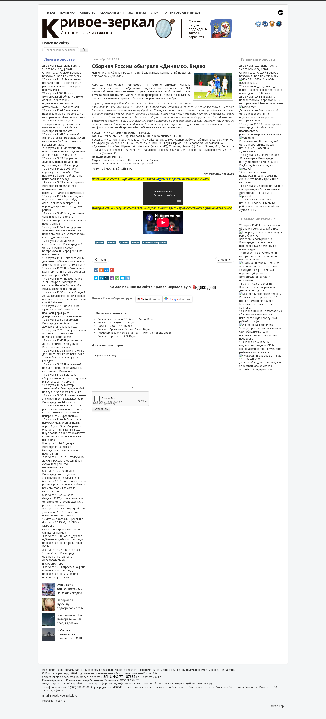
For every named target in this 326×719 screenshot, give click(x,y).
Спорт (155, 12)
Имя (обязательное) (104, 355)
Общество (87, 12)
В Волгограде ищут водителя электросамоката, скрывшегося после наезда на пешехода (64, 435)
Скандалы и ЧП (112, 12)
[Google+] (112, 270)
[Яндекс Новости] (149, 299)
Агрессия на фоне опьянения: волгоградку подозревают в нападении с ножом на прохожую (63, 572)
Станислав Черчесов (154, 242)
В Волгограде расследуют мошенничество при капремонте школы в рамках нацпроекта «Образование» (63, 411)
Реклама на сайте (53, 700)
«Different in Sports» (168, 179)
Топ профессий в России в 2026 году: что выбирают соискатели (64, 333)
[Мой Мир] (106, 270)
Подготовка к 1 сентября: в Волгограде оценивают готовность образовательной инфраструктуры (61, 556)
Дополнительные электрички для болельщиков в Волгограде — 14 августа (64, 398)
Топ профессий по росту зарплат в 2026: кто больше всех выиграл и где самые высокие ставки (64, 486)
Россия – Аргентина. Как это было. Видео (124, 329)
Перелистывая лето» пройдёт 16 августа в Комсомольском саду (62, 343)
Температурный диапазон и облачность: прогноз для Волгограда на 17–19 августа (63, 261)
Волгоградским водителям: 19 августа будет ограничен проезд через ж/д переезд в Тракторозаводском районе (63, 203)
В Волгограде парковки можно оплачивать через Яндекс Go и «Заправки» (62, 422)
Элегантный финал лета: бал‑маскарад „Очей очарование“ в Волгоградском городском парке (63, 139)
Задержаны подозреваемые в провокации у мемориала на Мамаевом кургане (64, 113)
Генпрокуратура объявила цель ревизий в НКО (259, 237)
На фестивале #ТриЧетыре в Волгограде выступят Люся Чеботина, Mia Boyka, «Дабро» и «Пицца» (62, 284)
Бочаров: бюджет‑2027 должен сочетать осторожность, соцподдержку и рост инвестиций (63, 500)
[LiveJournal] (106, 278)
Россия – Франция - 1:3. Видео (117, 322)
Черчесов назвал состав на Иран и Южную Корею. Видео (135, 332)
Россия (111, 242)
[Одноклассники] (101, 270)
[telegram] (127, 278)
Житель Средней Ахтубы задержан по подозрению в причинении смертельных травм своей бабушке (64, 297)
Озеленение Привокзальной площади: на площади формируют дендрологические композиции (62, 311)
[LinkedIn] (101, 278)
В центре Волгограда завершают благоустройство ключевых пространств (60, 449)
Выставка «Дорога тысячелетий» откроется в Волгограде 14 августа (64, 378)
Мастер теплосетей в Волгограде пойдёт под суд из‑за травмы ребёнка (63, 388)
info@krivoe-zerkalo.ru (64, 695)
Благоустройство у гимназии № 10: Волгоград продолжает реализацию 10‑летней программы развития (63, 514)
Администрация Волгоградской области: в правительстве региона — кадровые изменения (63, 187)
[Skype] (122, 278)
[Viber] (112, 278)
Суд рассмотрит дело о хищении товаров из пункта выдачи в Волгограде (63, 162)
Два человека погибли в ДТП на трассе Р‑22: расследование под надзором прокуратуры (62, 84)
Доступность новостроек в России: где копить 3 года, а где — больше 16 (63, 151)
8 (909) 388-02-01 (78, 687)
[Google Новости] (177, 299)
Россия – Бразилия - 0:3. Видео (117, 336)
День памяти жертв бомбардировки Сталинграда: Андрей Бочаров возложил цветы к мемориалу (61, 71)
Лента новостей (59, 59)
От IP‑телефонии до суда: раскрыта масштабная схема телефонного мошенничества (63, 462)
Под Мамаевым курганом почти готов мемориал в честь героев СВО (63, 271)
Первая (50, 12)
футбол (99, 242)
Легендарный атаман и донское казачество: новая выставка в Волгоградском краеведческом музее (64, 232)
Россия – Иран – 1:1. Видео (115, 326)
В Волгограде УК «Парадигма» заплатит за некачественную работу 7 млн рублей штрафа (260, 324)
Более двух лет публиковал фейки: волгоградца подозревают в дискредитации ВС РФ (63, 541)
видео (135, 242)
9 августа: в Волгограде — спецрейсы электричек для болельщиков (61, 474)
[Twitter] (96, 278)
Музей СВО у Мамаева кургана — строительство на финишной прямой (61, 527)
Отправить (101, 408)
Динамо (123, 242)
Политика (67, 12)
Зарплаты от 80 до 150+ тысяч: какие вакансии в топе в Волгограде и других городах (63, 356)
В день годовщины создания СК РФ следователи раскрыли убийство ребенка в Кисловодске (260, 355)
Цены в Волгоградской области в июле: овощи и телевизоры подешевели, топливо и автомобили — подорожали (62, 100)
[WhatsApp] (117, 278)
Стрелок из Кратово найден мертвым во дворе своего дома (258, 295)
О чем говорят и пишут (182, 12)
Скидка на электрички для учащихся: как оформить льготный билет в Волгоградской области (61, 126)
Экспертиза (137, 12)
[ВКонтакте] (96, 270)
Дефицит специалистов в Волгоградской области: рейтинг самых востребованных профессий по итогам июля (62, 247)
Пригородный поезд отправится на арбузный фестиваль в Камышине (62, 368)
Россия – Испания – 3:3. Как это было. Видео (126, 319)
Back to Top (276, 706)
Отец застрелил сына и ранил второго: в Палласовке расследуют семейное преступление (64, 218)
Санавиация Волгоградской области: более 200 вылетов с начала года (62, 323)
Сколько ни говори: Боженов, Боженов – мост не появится (258, 266)
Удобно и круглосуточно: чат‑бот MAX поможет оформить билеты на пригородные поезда (62, 174)
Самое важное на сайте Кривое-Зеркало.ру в (151, 286)
